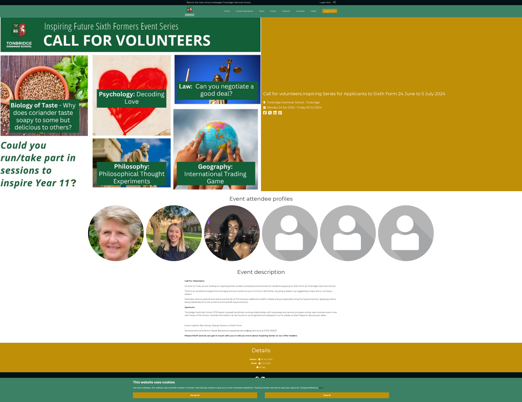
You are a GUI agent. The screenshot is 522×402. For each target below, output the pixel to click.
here (321, 388)
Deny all (327, 395)
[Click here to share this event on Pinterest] (280, 113)
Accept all (195, 395)
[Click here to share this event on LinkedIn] (275, 113)
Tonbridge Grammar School (237, 2)
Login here (325, 2)
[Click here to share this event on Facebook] (265, 113)
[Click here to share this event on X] (270, 113)
